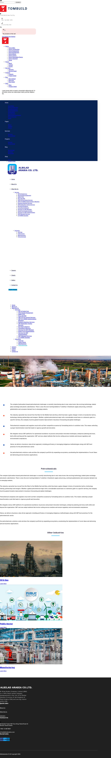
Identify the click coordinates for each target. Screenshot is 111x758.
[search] (1, 27)
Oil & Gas (4, 580)
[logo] (13, 11)
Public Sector (6, 624)
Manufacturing (7, 667)
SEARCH (18, 2)
